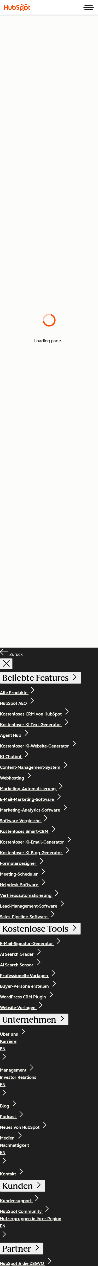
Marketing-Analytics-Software (30, 810)
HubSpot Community (21, 1211)
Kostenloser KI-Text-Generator (31, 724)
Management (13, 1070)
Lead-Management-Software (29, 906)
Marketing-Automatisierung (28, 788)
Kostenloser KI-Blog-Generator (31, 852)
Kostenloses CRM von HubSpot (31, 714)
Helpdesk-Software (19, 884)
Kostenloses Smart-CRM (24, 831)
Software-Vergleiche (21, 820)
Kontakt (8, 1174)
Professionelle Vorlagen (24, 975)
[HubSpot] (17, 7)
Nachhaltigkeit (14, 1149)
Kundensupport (16, 1200)
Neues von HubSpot (20, 1127)
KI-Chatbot (11, 756)
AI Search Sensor (17, 965)
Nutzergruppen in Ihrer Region (30, 1222)
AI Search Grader (17, 954)
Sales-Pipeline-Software (24, 916)
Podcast (8, 1116)
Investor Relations (18, 1081)
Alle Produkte (14, 692)
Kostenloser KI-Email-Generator (32, 842)
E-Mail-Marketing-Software (27, 799)
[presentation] (6, 663)
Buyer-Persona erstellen (25, 986)
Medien (8, 1138)
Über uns (9, 1034)
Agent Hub (11, 735)
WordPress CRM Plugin (23, 997)
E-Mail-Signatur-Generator (27, 943)
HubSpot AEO (14, 703)
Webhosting (12, 778)
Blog (5, 1106)
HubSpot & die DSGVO (22, 1263)
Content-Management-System (30, 767)
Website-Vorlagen (18, 1007)
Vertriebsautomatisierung (26, 895)
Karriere (8, 1045)
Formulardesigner (18, 863)
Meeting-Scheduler (19, 874)
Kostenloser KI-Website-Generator (35, 746)
